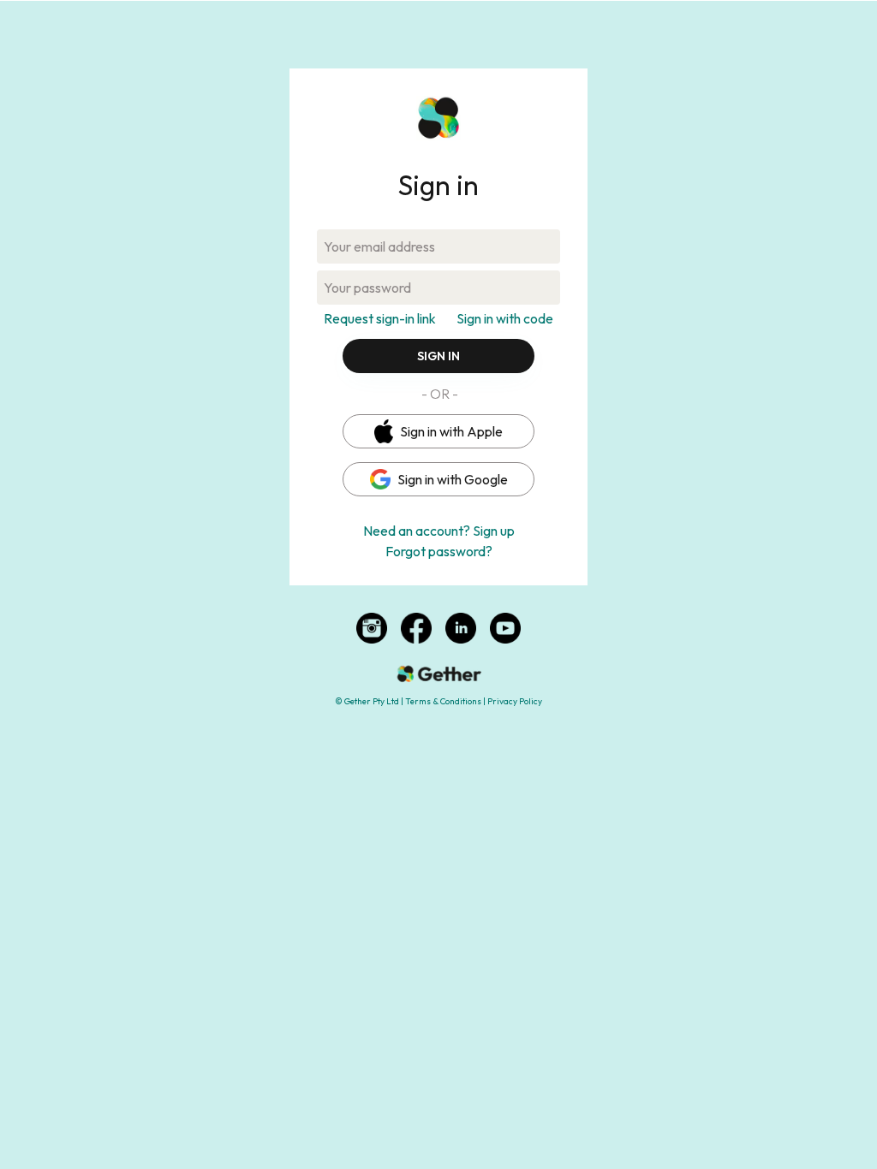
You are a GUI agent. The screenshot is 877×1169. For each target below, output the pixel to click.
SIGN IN (438, 356)
